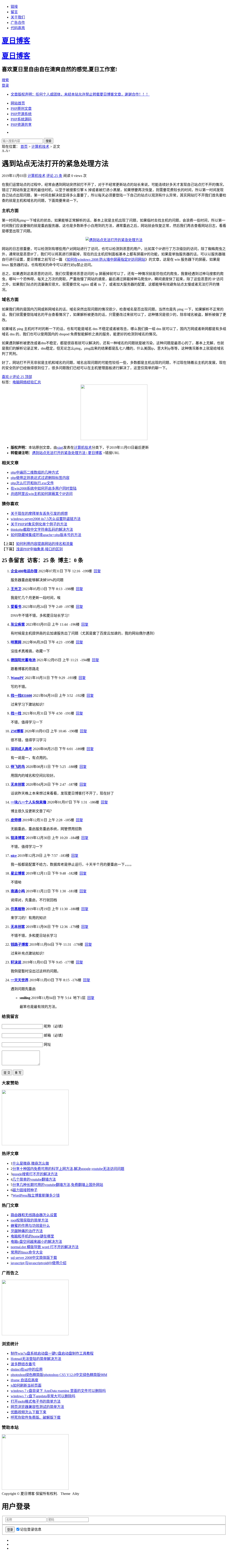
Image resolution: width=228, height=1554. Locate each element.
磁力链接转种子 (24, 1190)
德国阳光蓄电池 (23, 660)
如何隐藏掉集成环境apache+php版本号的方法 (46, 535)
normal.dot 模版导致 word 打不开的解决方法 (45, 1247)
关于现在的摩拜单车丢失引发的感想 (39, 513)
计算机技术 (40, 146)
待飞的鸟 (18, 767)
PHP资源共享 (21, 124)
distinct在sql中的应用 (27, 1369)
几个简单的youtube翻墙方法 (34, 1179)
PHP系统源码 (21, 119)
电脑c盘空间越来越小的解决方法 (36, 1242)
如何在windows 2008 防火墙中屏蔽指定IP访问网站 (106, 259)
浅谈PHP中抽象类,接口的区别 (39, 549)
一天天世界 (19, 980)
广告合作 (18, 22)
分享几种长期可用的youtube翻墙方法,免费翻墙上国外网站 (57, 1185)
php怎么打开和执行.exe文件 (32, 483)
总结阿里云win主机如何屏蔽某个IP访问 (42, 494)
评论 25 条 (54, 176)
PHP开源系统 (21, 114)
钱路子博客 (19, 944)
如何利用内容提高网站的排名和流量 (44, 544)
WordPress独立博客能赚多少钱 (36, 1195)
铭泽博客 (18, 838)
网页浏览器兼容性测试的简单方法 (37, 1407)
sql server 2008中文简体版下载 (34, 1258)
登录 (5, 85)
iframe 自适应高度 (24, 1380)
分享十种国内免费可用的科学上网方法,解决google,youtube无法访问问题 (68, 1169)
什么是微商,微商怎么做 (30, 1163)
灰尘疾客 (18, 624)
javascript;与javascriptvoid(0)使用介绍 (38, 1263)
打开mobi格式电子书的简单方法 (36, 1401)
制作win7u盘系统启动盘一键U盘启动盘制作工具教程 (52, 1353)
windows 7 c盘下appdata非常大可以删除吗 (43, 1396)
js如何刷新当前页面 (26, 1385)
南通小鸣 (18, 891)
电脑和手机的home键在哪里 (32, 1236)
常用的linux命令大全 (27, 1252)
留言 (14, 12)
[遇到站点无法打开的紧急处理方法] (114, 240)
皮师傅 (16, 820)
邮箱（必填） (54, 1035)
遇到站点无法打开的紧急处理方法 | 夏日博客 (67, 453)
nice (14, 855)
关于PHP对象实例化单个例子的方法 (39, 524)
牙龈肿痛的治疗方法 (27, 1231)
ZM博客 (17, 731)
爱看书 (16, 607)
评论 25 (18, 377)
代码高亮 (18, 28)
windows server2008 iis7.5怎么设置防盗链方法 (46, 519)
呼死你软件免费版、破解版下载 (36, 1417)
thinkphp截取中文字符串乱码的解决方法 (42, 529)
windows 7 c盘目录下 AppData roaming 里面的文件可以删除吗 (58, 1391)
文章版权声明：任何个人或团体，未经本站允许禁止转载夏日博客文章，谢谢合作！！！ (80, 94)
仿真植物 (18, 909)
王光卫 (16, 589)
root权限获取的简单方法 (29, 1220)
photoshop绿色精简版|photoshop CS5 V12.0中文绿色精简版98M (59, 1375)
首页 (24, 146)
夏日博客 (16, 41)
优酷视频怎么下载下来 (28, 1412)
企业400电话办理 (24, 571)
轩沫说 (16, 962)
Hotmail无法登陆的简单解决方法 (36, 1359)
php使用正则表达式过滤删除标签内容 (40, 478)
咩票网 (16, 642)
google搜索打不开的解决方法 (35, 1174)
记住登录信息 (30, 1529)
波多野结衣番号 (23, 1364)
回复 (97, 571)
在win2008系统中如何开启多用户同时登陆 (44, 488)
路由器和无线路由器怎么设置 (34, 1215)
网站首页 (18, 103)
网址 (47, 1044)
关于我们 (18, 17)
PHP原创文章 (21, 108)
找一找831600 (21, 695)
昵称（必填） (54, 1026)
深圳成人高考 (21, 749)
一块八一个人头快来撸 (28, 802)
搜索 (5, 80)
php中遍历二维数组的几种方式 (35, 472)
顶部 (28, 377)
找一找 (16, 713)
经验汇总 (34, 382)
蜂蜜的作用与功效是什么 (30, 1226)
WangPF (17, 678)
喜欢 (7, 377)
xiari (60, 447)
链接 (14, 6)
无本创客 (18, 784)
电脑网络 (19, 382)
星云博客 (18, 873)
